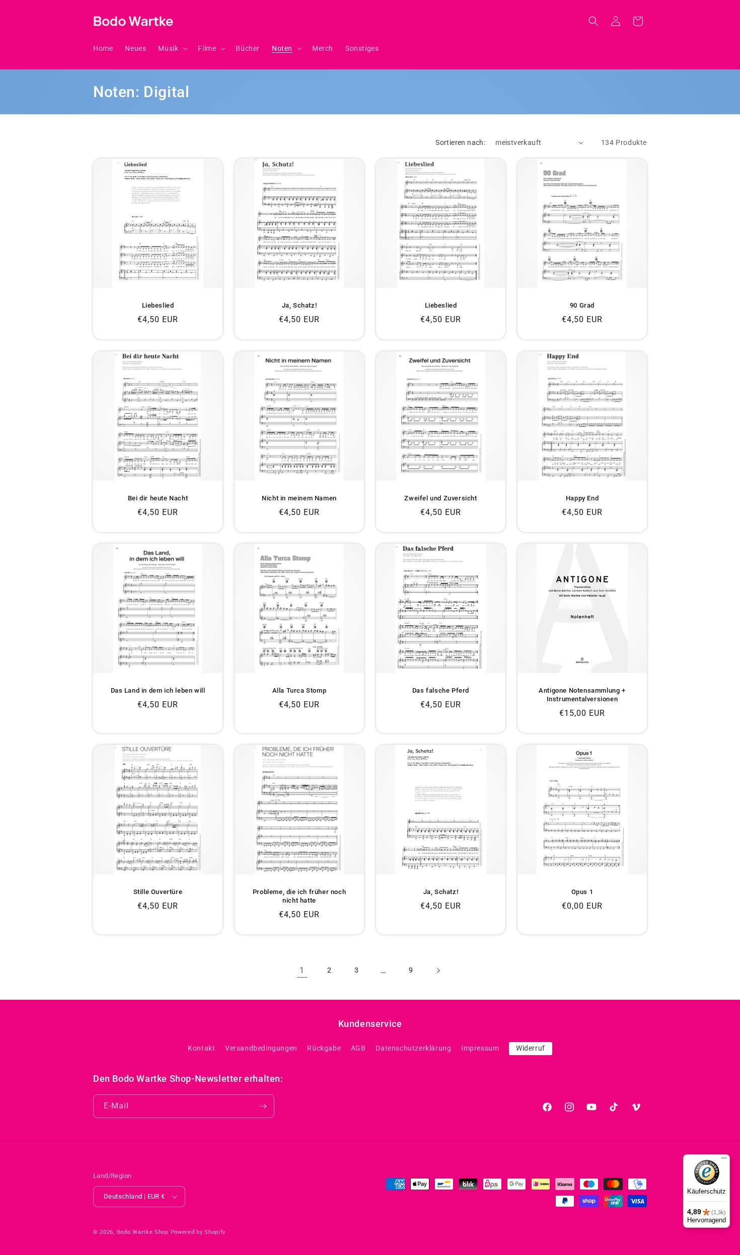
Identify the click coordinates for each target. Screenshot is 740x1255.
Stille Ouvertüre (158, 892)
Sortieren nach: (460, 142)
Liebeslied (158, 305)
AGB (358, 1048)
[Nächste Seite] (438, 970)
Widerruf (530, 1048)
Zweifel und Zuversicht (440, 498)
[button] (172, 48)
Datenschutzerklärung (413, 1048)
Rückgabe (324, 1048)
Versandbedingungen (261, 1048)
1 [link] (302, 970)
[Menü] (724, 1160)
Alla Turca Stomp (299, 690)
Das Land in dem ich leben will (158, 690)
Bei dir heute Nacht (158, 498)
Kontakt (201, 1048)
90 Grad (582, 305)
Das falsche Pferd (440, 690)
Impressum (480, 1048)
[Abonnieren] (263, 1106)
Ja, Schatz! (299, 305)
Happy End (582, 498)
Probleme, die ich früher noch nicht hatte (299, 896)
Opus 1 (582, 892)
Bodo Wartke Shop (143, 1232)
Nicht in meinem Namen (299, 498)
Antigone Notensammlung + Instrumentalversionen (582, 695)
